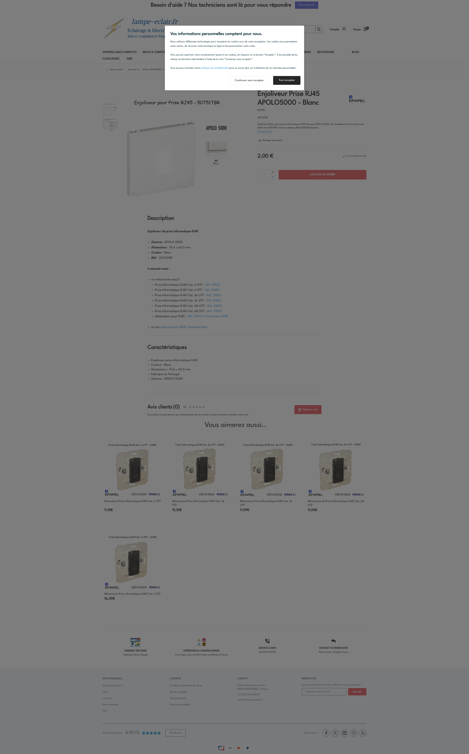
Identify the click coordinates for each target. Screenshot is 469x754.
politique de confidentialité (215, 68)
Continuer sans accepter (249, 80)
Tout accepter (287, 80)
